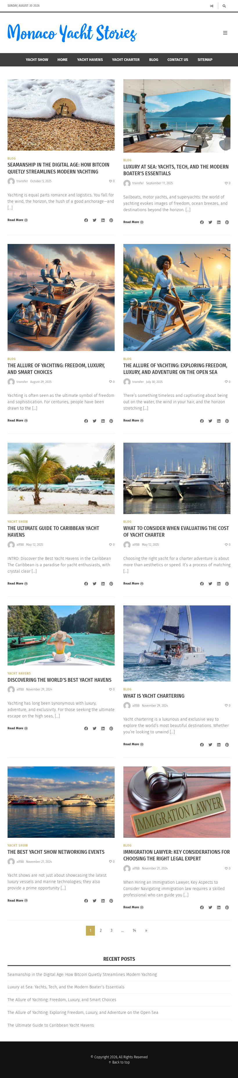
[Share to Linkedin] (102, 220)
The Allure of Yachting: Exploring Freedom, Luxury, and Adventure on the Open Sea (175, 368)
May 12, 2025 (34, 545)
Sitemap (205, 59)
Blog (153, 59)
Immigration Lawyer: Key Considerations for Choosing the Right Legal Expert (176, 855)
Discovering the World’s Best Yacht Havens (59, 680)
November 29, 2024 (39, 689)
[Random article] (212, 6)
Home (62, 59)
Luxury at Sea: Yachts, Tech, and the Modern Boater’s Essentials (176, 170)
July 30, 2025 (154, 382)
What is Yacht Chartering (153, 696)
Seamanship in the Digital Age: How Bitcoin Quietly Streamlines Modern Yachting (58, 168)
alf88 (20, 545)
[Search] (224, 6)
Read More (15, 220)
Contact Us (177, 59)
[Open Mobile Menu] (225, 33)
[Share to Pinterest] (111, 220)
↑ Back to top (119, 1062)
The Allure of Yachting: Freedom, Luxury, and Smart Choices (56, 368)
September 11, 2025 (159, 183)
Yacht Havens (90, 59)
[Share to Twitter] (94, 220)
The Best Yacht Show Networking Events (56, 852)
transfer (22, 181)
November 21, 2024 (39, 862)
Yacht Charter (126, 59)
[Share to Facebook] (85, 220)
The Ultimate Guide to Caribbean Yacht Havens (53, 531)
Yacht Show (37, 59)
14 (134, 930)
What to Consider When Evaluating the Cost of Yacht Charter (176, 531)
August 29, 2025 (40, 382)
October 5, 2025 (40, 181)
